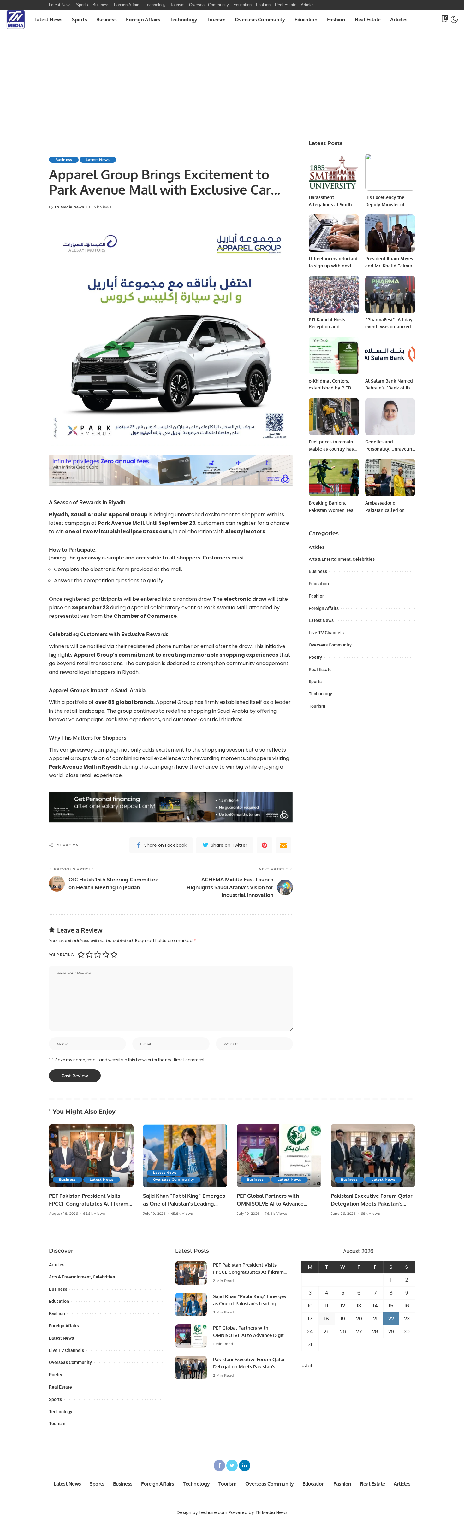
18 (326, 1318)
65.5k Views (94, 1213)
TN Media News (69, 207)
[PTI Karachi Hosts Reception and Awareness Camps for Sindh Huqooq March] (334, 294)
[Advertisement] (232, 76)
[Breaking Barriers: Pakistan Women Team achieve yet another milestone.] (334, 477)
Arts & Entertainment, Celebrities (342, 559)
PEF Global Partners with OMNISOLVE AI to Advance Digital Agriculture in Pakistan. (275, 1203)
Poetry (315, 657)
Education (319, 583)
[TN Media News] (15, 19)
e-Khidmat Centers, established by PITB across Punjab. (330, 388)
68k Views (370, 1213)
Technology (320, 693)
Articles (316, 547)
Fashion (317, 596)
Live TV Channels (326, 632)
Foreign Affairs (324, 608)
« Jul (306, 1365)
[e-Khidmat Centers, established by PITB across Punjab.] (334, 355)
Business (63, 159)
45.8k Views (182, 1213)
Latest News (98, 159)
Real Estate (320, 669)
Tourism (317, 706)
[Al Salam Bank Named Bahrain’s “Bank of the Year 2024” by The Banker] (390, 355)
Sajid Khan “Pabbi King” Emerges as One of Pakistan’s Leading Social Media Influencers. (184, 1203)
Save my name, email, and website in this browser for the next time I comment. (130, 1059)
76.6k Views (276, 1213)
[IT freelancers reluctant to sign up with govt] (334, 233)
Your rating (61, 954)
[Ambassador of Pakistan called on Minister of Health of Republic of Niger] (390, 477)
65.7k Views (100, 207)
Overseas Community (330, 644)
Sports (315, 681)
